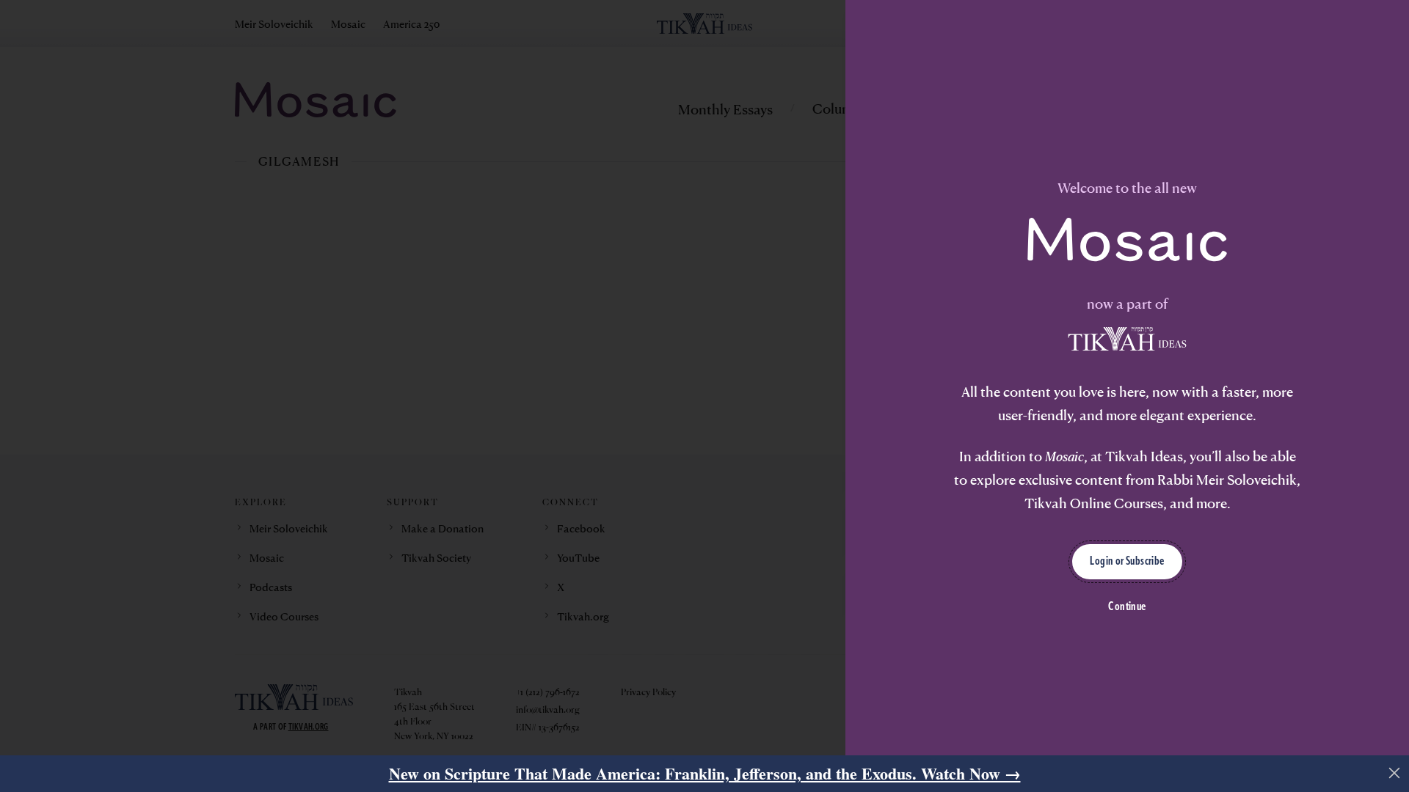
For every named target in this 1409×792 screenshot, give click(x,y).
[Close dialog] (1053, 244)
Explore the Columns (521, 530)
